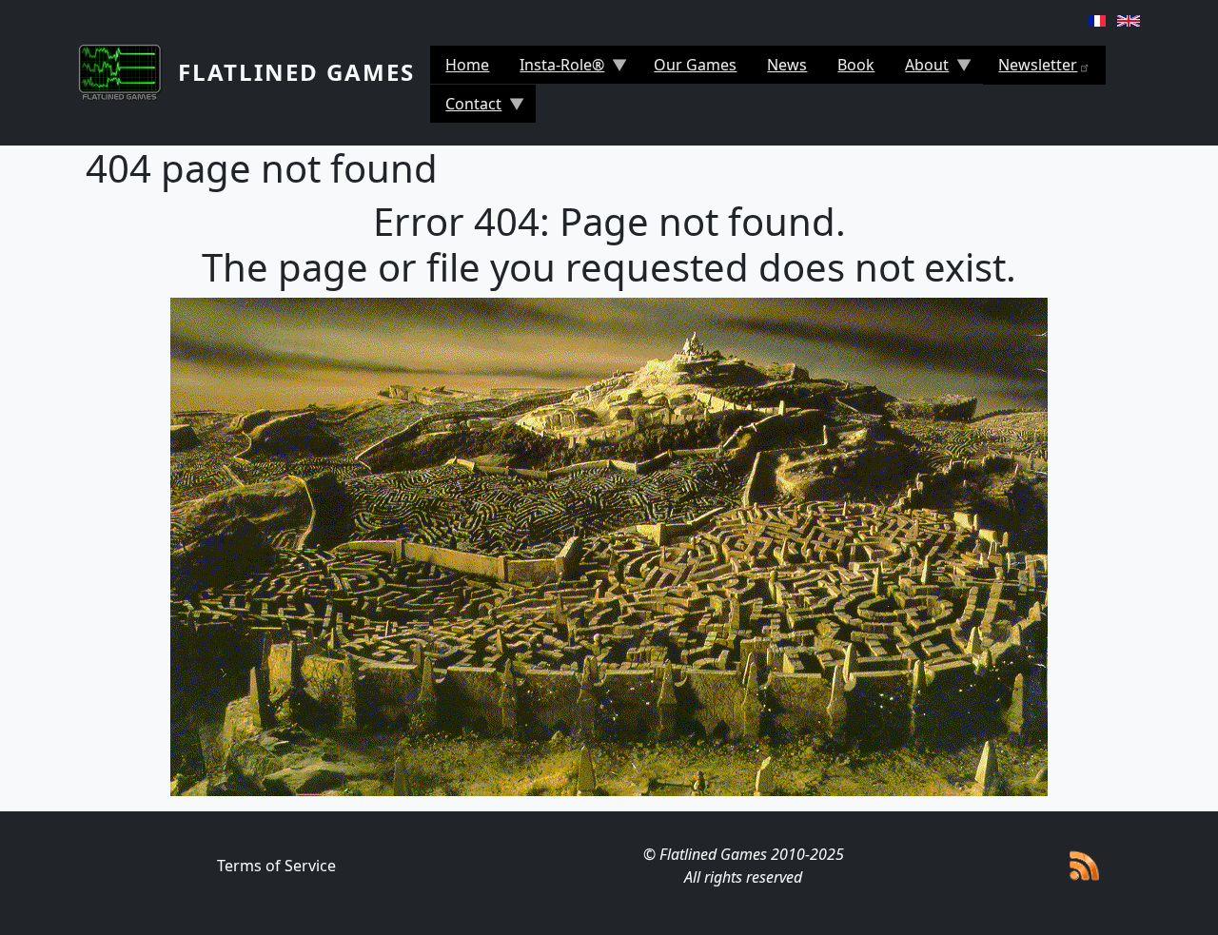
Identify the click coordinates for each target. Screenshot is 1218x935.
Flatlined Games (296, 72)
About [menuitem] (919, 69)
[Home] (128, 72)
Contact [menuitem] (465, 108)
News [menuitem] (787, 64)
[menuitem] (1044, 65)
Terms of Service (276, 865)
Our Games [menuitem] (695, 64)
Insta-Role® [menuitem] (554, 69)
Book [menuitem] (855, 64)
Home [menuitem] (467, 64)
